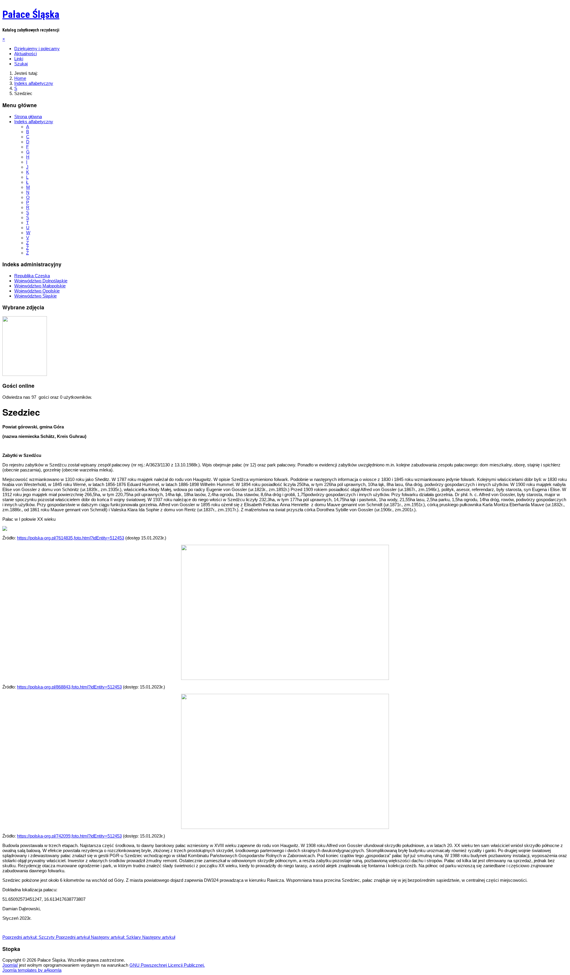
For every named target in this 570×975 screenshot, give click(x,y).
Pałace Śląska (30, 14)
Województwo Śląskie (35, 295)
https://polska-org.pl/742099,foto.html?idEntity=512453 (69, 835)
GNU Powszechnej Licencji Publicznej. (167, 965)
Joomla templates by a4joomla (31, 970)
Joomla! (10, 965)
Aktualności (25, 53)
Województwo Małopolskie (40, 285)
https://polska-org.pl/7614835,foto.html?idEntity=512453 (70, 537)
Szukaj (21, 63)
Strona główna (28, 116)
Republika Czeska (32, 275)
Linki (18, 58)
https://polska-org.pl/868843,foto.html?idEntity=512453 (69, 686)
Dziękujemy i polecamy (37, 48)
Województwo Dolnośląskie (40, 280)
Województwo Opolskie (37, 290)
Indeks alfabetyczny (33, 121)
